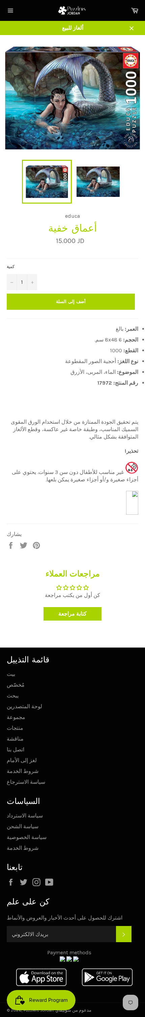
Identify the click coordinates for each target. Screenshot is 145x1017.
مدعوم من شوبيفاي (73, 1010)
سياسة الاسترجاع (26, 782)
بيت (11, 674)
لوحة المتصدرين (24, 706)
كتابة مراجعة (72, 613)
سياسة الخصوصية (27, 837)
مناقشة (15, 739)
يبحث (13, 695)
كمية (10, 266)
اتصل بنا (15, 749)
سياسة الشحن (22, 826)
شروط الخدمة (22, 771)
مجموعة (16, 717)
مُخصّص (16, 685)
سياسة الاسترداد (25, 815)
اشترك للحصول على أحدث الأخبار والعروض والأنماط (64, 918)
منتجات (15, 728)
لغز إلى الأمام (22, 760)
